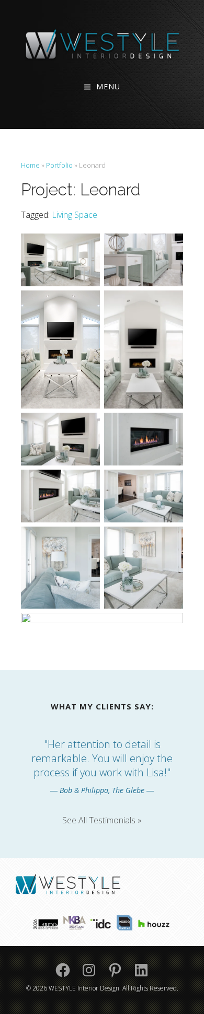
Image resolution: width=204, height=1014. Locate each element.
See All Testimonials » (102, 820)
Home (30, 165)
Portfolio (59, 165)
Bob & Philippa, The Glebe (102, 790)
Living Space (74, 214)
